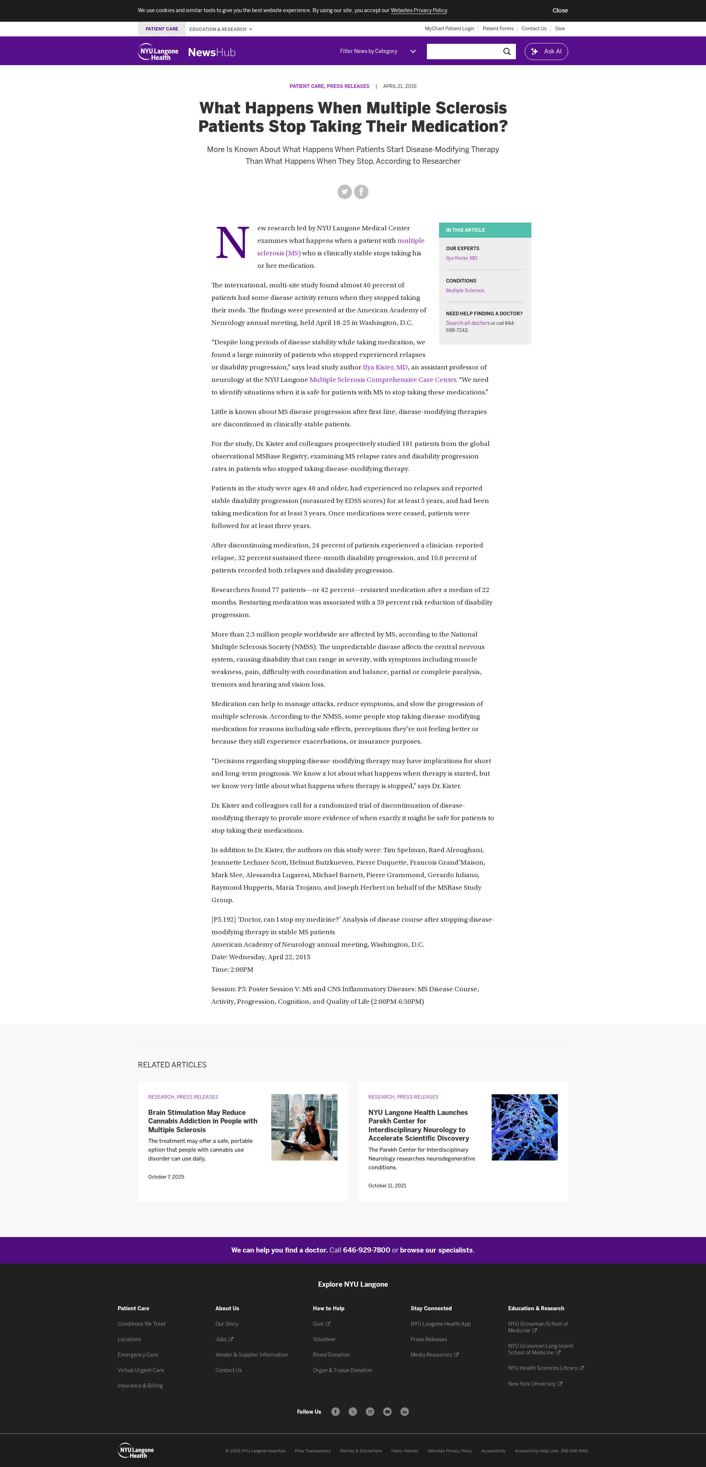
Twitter (345, 192)
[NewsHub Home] (212, 52)
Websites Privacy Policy (450, 1451)
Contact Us (534, 28)
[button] (560, 11)
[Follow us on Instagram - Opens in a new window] (370, 1411)
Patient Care (307, 86)
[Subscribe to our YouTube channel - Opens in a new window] (387, 1411)
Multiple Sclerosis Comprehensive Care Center (383, 380)
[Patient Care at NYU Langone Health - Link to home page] (136, 1450)
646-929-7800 (367, 1250)
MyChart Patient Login (449, 28)
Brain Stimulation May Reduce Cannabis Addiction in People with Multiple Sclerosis (202, 1121)
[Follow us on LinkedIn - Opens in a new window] (404, 1411)
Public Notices (404, 1451)
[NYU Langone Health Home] (158, 51)
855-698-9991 (574, 1451)
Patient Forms (498, 28)
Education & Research (218, 29)
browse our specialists (436, 1250)
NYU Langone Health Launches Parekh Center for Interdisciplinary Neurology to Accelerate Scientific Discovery (418, 1125)
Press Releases (348, 86)
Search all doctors (468, 323)
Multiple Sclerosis (465, 290)
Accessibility (493, 1451)
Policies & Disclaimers (361, 1451)
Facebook (361, 192)
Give (560, 28)
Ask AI (553, 51)
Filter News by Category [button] (368, 51)
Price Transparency (313, 1451)
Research (161, 1097)
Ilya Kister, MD (461, 258)
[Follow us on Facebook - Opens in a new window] (335, 1411)
